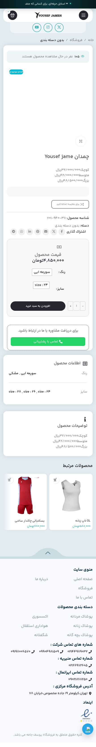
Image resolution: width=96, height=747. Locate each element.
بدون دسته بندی (52, 40)
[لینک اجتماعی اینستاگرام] (48, 27)
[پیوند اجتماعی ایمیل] (45, 232)
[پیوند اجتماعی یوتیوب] (36, 27)
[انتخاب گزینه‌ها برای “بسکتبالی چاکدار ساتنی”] (9, 480)
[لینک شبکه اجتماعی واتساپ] (21, 232)
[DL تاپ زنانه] (71, 495)
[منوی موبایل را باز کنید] (83, 15)
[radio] (42, 272)
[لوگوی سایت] (48, 15)
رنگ (62, 272)
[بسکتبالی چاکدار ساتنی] (25, 495)
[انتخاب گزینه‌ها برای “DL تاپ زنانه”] (55, 480)
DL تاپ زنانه (82, 520)
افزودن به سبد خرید (38, 306)
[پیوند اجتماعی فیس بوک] (61, 232)
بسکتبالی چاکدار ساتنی (30, 520)
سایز (60, 288)
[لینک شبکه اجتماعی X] (59, 27)
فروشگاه (76, 40)
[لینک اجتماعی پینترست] (37, 232)
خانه (91, 40)
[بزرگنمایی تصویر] (81, 141)
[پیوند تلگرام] (13, 232)
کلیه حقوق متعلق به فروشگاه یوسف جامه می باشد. (47, 734)
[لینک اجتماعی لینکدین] (29, 232)
